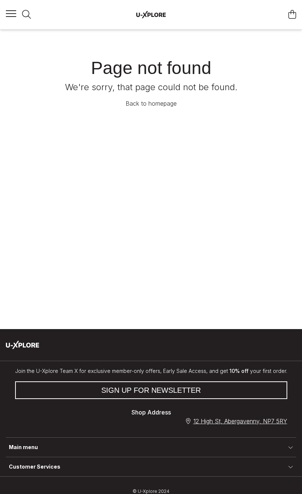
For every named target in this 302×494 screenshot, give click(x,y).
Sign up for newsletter (151, 390)
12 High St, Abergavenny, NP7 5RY (240, 421)
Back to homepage (151, 103)
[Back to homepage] (151, 14)
